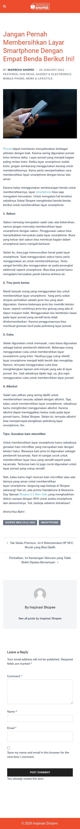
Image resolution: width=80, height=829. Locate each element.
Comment (14, 676)
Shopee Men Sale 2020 (20, 522)
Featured (10, 74)
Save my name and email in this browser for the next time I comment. (38, 754)
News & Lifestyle (39, 78)
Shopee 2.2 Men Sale (33, 494)
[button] (4, 6)
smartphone (49, 522)
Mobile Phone (13, 78)
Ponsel (7, 148)
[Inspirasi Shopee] (40, 6)
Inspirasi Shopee (21, 70)
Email (11, 728)
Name (12, 711)
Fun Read (27, 74)
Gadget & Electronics (53, 74)
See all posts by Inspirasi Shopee (40, 618)
